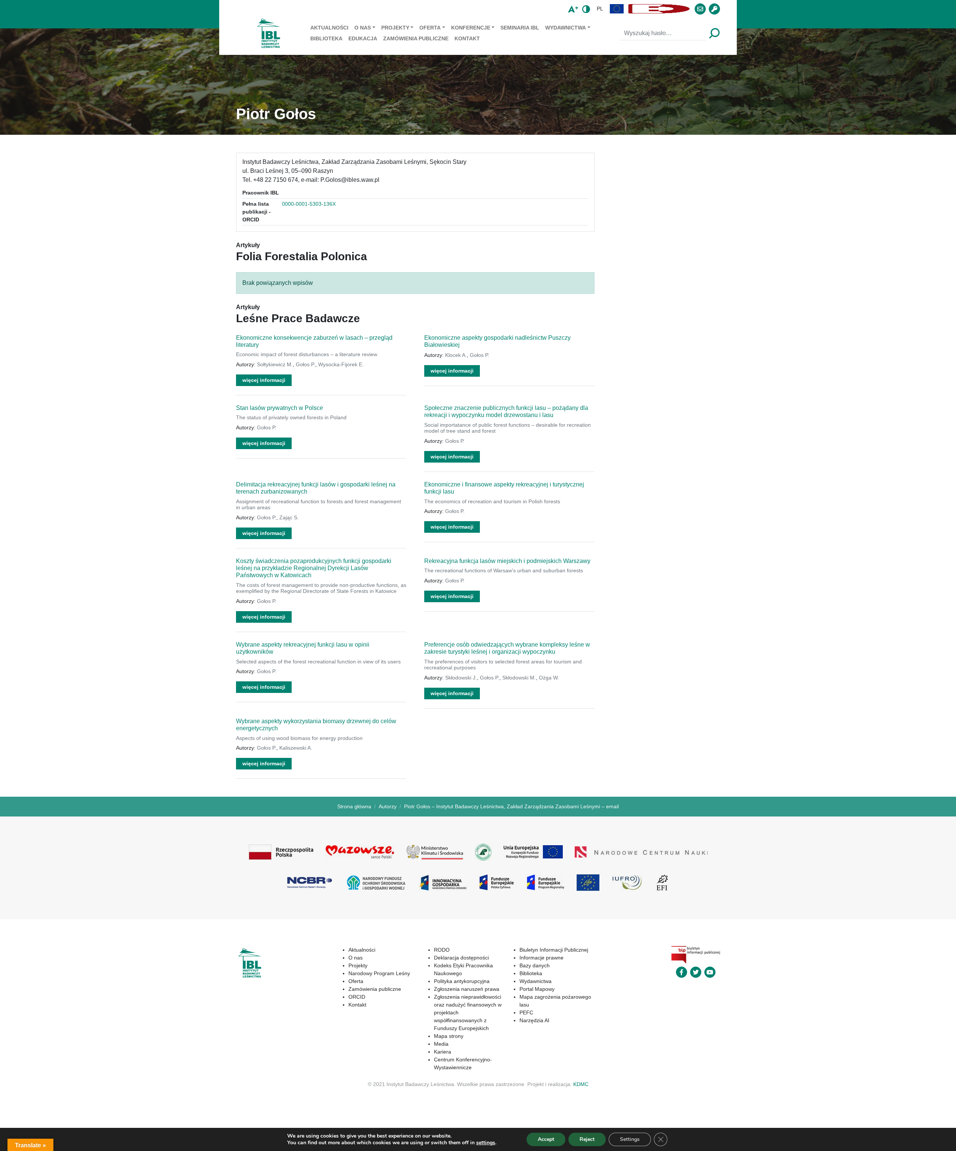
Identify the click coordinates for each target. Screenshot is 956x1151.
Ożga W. (549, 678)
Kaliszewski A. (295, 748)
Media (441, 1044)
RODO (442, 950)
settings (485, 1142)
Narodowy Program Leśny (379, 973)
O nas (362, 28)
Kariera (442, 1052)
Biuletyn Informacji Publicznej (553, 950)
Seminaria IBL (519, 28)
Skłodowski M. (519, 678)
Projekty (395, 28)
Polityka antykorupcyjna (462, 981)
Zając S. (289, 517)
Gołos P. (305, 364)
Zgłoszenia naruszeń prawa (466, 989)
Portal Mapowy (537, 989)
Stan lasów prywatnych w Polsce (279, 408)
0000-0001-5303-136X (309, 204)
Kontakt (467, 38)
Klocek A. (456, 355)
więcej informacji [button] (263, 380)
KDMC (581, 1084)
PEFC (526, 1012)
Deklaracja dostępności (461, 958)
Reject (587, 1139)
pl (600, 9)
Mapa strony (448, 1036)
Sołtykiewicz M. (275, 364)
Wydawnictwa (565, 28)
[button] (616, 9)
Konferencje (470, 28)
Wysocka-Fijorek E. (341, 364)
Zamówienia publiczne (415, 38)
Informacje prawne (541, 958)
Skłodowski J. (461, 678)
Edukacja (362, 38)
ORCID (356, 997)
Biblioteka (326, 38)
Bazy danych (534, 965)
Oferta (430, 28)
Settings (630, 1139)
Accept (546, 1139)
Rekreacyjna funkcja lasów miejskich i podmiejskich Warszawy (507, 561)
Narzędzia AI (534, 1020)
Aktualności (329, 28)
